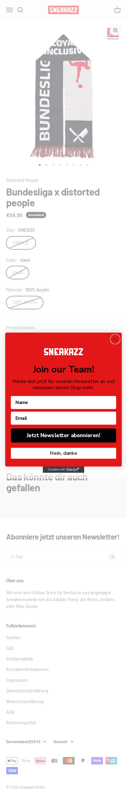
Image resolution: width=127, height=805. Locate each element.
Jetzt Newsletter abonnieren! (63, 435)
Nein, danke (63, 453)
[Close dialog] (115, 338)
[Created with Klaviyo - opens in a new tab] (63, 469)
